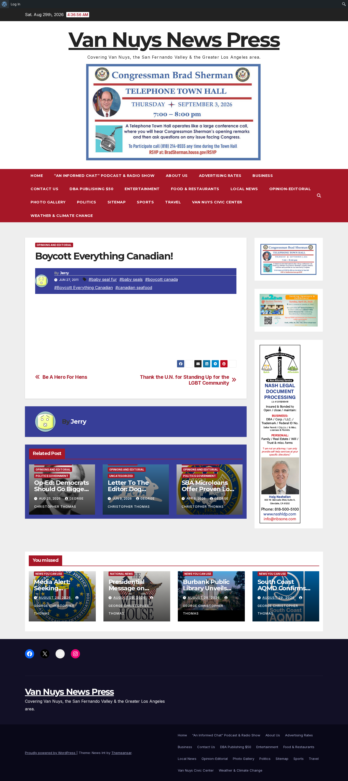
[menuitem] (4, 4)
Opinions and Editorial (54, 244)
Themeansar (121, 753)
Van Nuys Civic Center (217, 202)
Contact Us (44, 189)
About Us (177, 175)
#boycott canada (161, 279)
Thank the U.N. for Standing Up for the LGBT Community (184, 380)
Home (37, 175)
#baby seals (131, 279)
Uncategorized (121, 475)
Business (262, 175)
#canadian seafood (133, 287)
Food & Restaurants (195, 189)
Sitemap (117, 202)
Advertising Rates (220, 175)
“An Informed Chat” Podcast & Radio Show (104, 175)
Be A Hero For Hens (65, 377)
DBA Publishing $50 (91, 189)
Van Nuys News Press (174, 39)
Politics (86, 202)
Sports (145, 202)
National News (121, 573)
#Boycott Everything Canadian (83, 287)
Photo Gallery (48, 202)
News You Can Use (48, 573)
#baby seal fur (103, 279)
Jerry (64, 273)
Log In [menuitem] (15, 4)
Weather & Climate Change (62, 215)
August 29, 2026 (55, 598)
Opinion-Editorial (290, 189)
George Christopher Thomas (54, 609)
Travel (173, 202)
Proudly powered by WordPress (50, 753)
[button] (319, 195)
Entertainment (142, 189)
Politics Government (52, 475)
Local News (244, 189)
